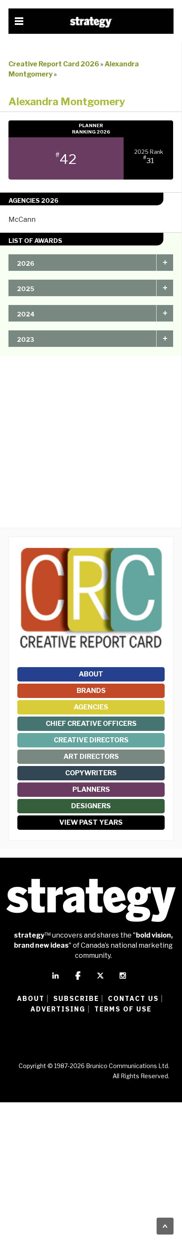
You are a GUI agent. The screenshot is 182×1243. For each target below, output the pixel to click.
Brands (91, 691)
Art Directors (91, 756)
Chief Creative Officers (91, 724)
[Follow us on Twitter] (100, 979)
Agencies (91, 707)
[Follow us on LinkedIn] (55, 979)
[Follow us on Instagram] (122, 979)
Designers (91, 806)
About (91, 674)
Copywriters (91, 773)
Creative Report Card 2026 (53, 64)
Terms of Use (123, 1009)
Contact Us (133, 998)
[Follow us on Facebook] (78, 979)
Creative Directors (91, 740)
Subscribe (76, 998)
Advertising (57, 1009)
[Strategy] (91, 22)
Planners (91, 789)
